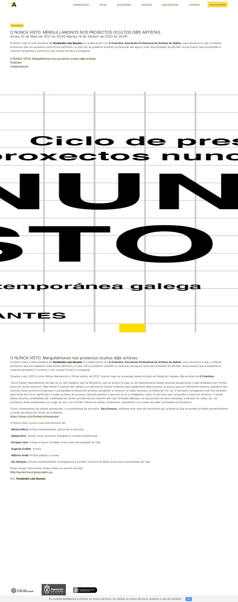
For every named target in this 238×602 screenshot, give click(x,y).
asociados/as (170, 4)
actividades (124, 4)
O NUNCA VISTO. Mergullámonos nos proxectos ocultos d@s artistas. (53, 58)
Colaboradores (19, 66)
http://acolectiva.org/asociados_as (31, 472)
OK (188, 599)
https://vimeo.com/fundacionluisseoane (34, 416)
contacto (194, 4)
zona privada (218, 4)
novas (103, 4)
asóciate (147, 4)
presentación (81, 4)
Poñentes (16, 62)
